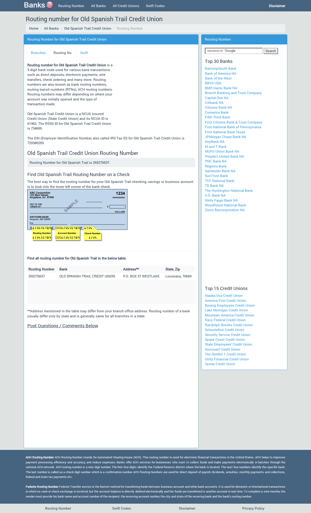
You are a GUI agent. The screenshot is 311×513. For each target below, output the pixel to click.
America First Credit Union (225, 300)
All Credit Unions (126, 5)
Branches (38, 52)
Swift (84, 52)
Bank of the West (218, 78)
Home (33, 28)
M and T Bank (216, 146)
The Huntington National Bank (229, 190)
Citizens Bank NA (218, 107)
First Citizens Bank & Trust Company (234, 122)
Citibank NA (214, 102)
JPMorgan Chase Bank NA (225, 136)
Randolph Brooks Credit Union (229, 325)
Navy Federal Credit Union (225, 320)
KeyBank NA (214, 141)
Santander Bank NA (220, 171)
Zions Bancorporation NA (225, 210)
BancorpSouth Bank (220, 68)
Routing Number (71, 5)
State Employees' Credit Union (228, 344)
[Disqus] (111, 387)
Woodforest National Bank (225, 205)
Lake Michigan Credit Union (226, 310)
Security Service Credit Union (227, 334)
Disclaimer (187, 508)
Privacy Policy (253, 508)
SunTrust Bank (216, 175)
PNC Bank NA (216, 161)
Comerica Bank (217, 112)
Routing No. (63, 52)
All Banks (98, 5)
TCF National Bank (219, 180)
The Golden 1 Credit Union (225, 354)
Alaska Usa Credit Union (224, 295)
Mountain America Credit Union (229, 315)
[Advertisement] (154, 97)
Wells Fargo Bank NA (221, 200)
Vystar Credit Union (220, 364)
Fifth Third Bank (217, 117)
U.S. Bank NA (215, 195)
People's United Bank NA (224, 156)
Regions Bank (216, 166)
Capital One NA (217, 97)
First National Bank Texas (225, 132)
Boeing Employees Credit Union (230, 305)
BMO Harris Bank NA (221, 88)
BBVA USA (213, 83)
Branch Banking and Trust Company (233, 92)
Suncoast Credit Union (222, 349)
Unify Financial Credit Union (227, 359)
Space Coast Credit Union (225, 339)
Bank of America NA (220, 73)
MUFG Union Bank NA (222, 151)
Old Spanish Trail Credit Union (87, 28)
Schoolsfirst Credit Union (224, 329)
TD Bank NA (214, 185)
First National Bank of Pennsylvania (233, 127)
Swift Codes (155, 5)
